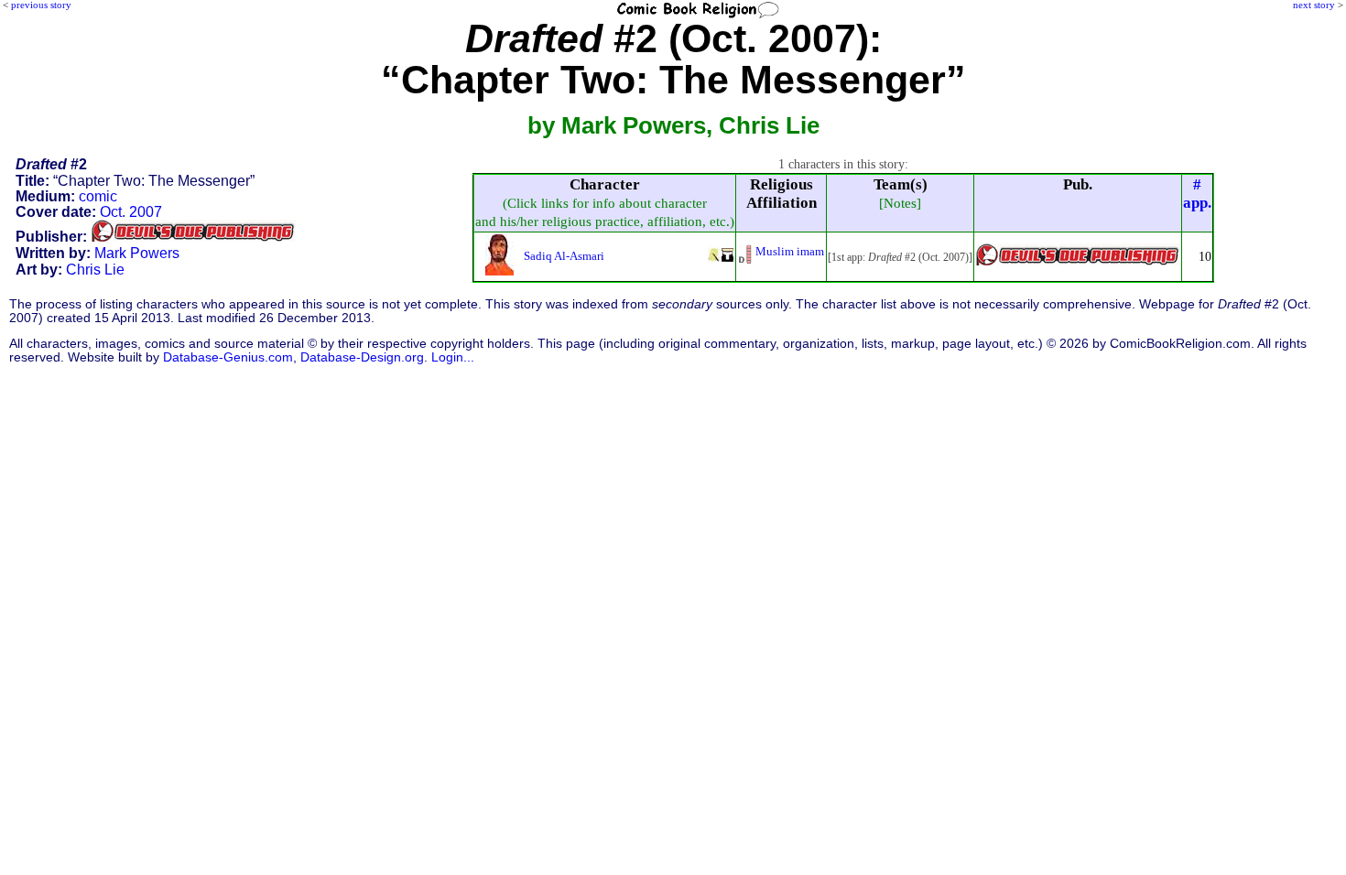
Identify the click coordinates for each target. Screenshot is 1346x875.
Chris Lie (95, 269)
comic (98, 196)
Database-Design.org (362, 357)
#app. (1197, 193)
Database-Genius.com (228, 357)
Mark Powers (136, 253)
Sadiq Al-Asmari (564, 256)
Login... (452, 357)
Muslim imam (789, 251)
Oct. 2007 (131, 212)
